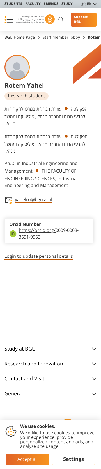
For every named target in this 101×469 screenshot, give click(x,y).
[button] (8, 19)
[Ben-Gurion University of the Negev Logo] (35, 19)
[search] (61, 20)
